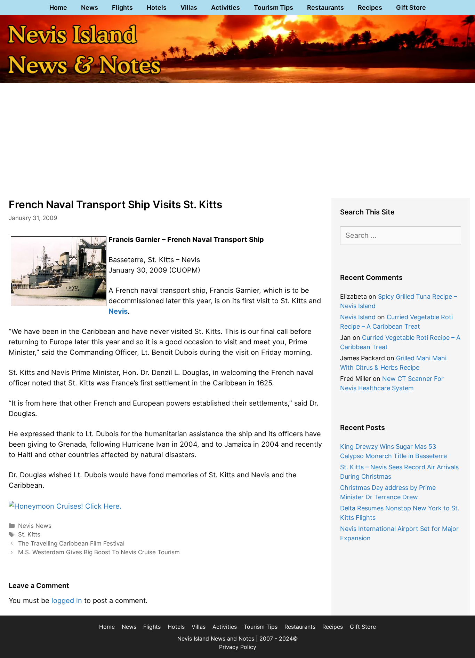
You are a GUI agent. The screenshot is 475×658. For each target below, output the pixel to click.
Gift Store (411, 7)
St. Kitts (29, 534)
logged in (66, 600)
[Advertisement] (237, 137)
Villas (188, 7)
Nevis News (34, 525)
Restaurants (325, 7)
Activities (225, 7)
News (89, 7)
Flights (122, 7)
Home (58, 7)
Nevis (118, 311)
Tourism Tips (273, 7)
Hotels (157, 7)
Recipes (370, 7)
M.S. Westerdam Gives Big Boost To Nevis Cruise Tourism (99, 552)
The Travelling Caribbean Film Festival (71, 543)
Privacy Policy (237, 646)
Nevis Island (358, 317)
